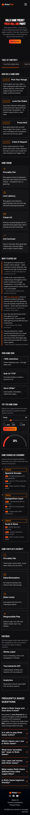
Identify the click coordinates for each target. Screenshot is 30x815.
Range (5, 417)
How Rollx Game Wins (11, 64)
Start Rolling (14, 41)
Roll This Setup (10, 429)
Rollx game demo (13, 297)
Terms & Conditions (15, 802)
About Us (15, 800)
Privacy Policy (15, 805)
